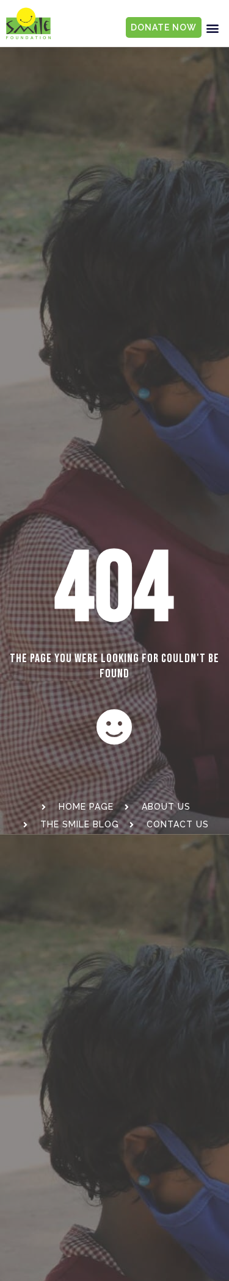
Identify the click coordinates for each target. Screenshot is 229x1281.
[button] (212, 28)
